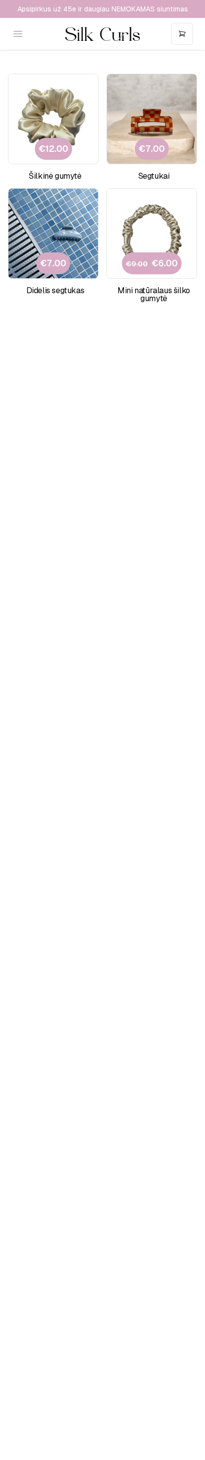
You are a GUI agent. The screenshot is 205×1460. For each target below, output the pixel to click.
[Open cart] (182, 34)
